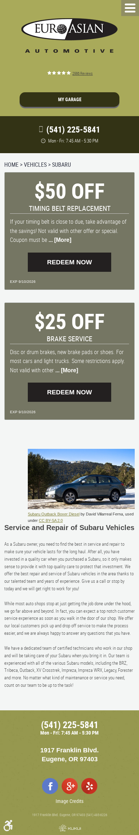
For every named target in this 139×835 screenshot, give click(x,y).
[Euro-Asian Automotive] (69, 35)
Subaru (61, 164)
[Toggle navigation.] (130, 8)
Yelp (89, 786)
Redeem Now (69, 262)
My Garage (69, 99)
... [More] (59, 240)
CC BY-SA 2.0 (51, 520)
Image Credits (69, 801)
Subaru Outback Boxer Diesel (53, 514)
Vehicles (35, 164)
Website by (69, 827)
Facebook (50, 786)
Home (11, 164)
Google (70, 786)
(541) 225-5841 (69, 725)
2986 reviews (82, 73)
